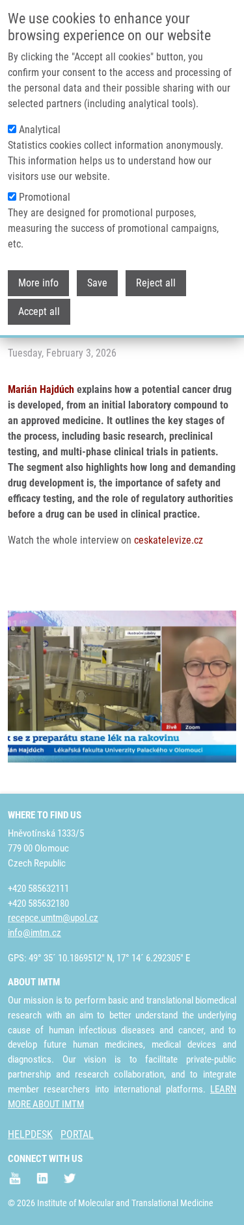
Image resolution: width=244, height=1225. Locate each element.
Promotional (44, 197)
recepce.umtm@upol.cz (53, 918)
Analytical (40, 129)
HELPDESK (30, 1134)
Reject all (156, 283)
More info (38, 283)
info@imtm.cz (34, 933)
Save (97, 283)
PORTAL (77, 1134)
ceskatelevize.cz (168, 540)
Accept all (39, 311)
